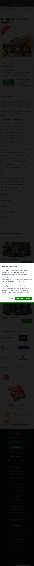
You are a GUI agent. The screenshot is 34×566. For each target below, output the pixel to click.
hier (18, 294)
